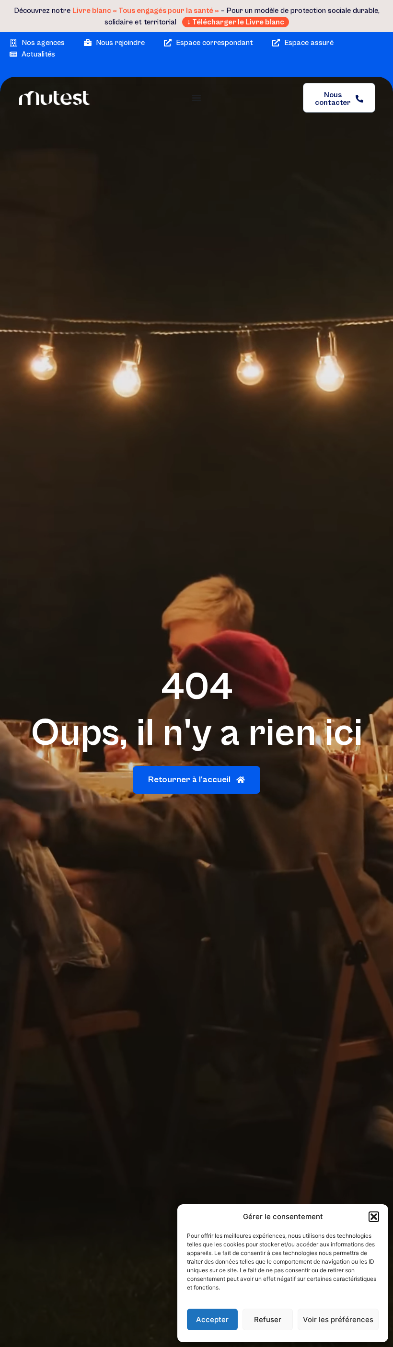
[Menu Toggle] (196, 98)
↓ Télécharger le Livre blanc (235, 22)
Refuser (267, 1319)
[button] (374, 1216)
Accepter (212, 1319)
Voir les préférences (338, 1319)
